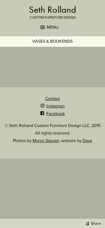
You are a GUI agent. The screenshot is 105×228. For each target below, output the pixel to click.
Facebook (55, 113)
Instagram (55, 106)
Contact (52, 98)
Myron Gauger (46, 140)
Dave (87, 140)
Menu (52, 27)
